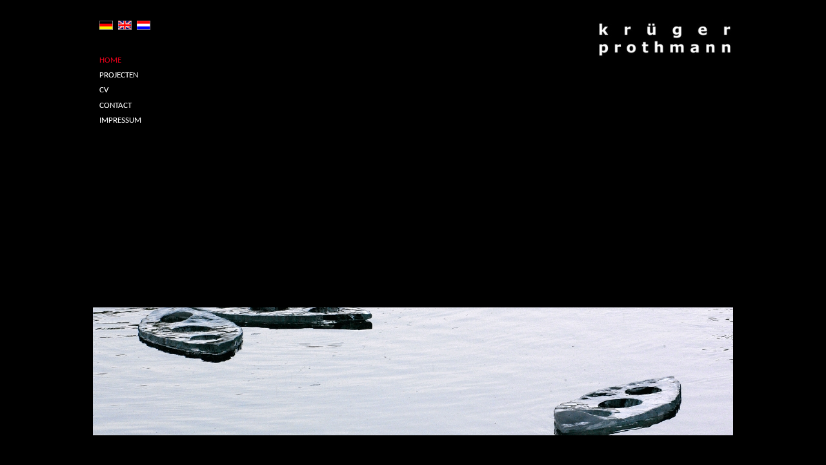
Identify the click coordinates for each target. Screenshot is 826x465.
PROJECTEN (118, 75)
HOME (110, 60)
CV (103, 90)
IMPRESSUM (120, 120)
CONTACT (115, 105)
